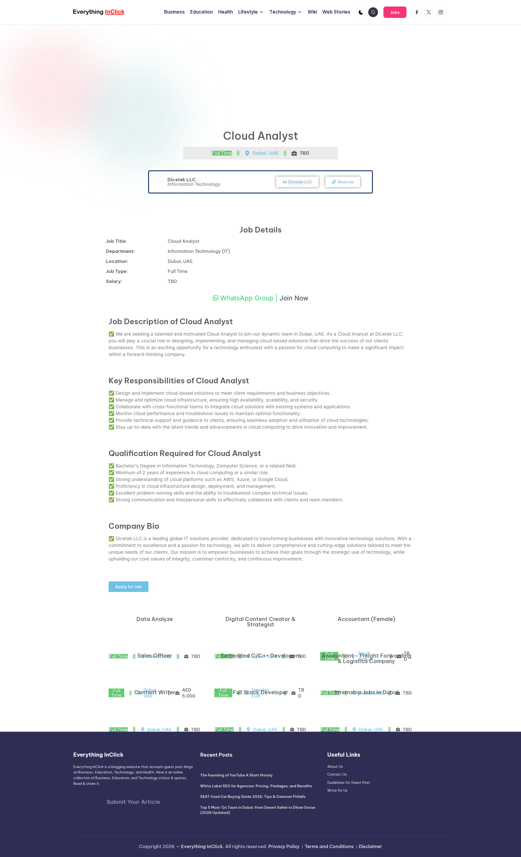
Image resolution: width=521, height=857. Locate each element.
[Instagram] (442, 12)
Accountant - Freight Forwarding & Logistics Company (366, 658)
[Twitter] (430, 12)
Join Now (294, 298)
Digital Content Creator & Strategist (260, 622)
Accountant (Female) (366, 619)
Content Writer (154, 692)
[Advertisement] (260, 65)
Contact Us (337, 774)
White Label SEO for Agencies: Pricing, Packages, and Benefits (256, 786)
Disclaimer (370, 846)
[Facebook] (418, 12)
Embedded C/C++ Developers (261, 655)
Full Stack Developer (260, 692)
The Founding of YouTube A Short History (236, 775)
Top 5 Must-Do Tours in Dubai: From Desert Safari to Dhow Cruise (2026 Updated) (257, 810)
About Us (335, 766)
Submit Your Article (133, 801)
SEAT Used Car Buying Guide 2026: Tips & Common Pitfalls (253, 796)
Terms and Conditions (329, 846)
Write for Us (337, 790)
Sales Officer (154, 655)
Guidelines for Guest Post (348, 782)
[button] (394, 12)
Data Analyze (154, 619)
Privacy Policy (284, 846)
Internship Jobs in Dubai (366, 692)
